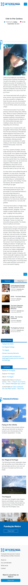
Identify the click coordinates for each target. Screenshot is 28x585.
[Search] (25, 274)
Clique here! (11, 531)
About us (3, 560)
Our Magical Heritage (8, 347)
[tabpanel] (14, 309)
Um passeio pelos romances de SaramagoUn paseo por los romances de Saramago (13, 358)
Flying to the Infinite (8, 344)
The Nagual (5, 350)
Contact (3, 568)
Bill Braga (19, 298)
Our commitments (6, 563)
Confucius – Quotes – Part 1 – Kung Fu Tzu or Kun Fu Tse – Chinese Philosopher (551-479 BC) (13, 381)
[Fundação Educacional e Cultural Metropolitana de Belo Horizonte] (10, 4)
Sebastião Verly (20, 289)
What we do (4, 565)
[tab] (7, 281)
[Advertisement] (14, 12)
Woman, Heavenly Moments (10, 353)
